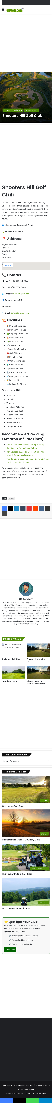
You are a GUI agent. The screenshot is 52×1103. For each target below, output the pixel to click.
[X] (10, 508)
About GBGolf (17, 1093)
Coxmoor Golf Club (13, 806)
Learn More (10, 949)
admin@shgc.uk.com (20, 313)
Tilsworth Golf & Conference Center (36, 682)
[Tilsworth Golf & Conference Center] (38, 672)
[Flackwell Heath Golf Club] (38, 650)
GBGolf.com (26, 599)
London (11, 498)
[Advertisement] (26, 42)
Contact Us (29, 1093)
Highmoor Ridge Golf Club (17, 874)
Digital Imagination (27, 1089)
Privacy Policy (41, 1093)
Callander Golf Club (11, 659)
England (7, 110)
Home (8, 1093)
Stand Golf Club (9, 681)
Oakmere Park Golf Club (16, 908)
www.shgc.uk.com (21, 294)
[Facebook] (4, 508)
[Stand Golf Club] (13, 672)
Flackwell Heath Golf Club (36, 660)
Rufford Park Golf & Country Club (21, 839)
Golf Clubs (18, 110)
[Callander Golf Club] (13, 650)
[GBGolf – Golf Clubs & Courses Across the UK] (16, 9)
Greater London (31, 110)
